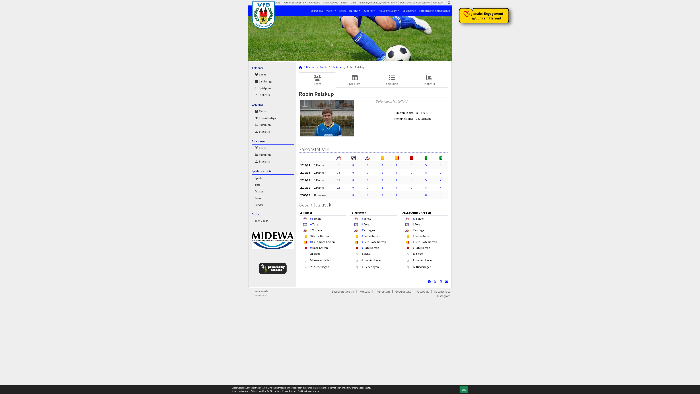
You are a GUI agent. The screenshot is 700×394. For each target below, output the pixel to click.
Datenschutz (442, 291)
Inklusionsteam (387, 10)
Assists (259, 191)
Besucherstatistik (343, 291)
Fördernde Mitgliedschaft (434, 10)
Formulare (314, 2)
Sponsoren (409, 10)
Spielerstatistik (261, 171)
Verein (330, 10)
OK (464, 389)
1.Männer (257, 68)
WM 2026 (438, 2)
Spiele (258, 178)
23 (338, 187)
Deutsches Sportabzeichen (415, 2)
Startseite (317, 10)
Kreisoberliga (267, 118)
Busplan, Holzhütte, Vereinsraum (377, 2)
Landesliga (265, 81)
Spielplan (264, 88)
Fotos (344, 2)
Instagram (443, 296)
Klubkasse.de (330, 2)
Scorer (259, 198)
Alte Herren (259, 141)
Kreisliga (354, 84)
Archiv (255, 214)
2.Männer (257, 104)
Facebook (423, 291)
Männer (353, 10)
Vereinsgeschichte (293, 2)
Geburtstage (403, 291)
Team (262, 75)
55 (311, 218)
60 (414, 218)
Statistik (264, 95)
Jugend (368, 10)
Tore (257, 184)
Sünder (259, 205)
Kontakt (364, 291)
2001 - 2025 (262, 221)
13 (338, 172)
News (342, 10)
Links (353, 2)
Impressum (383, 291)
